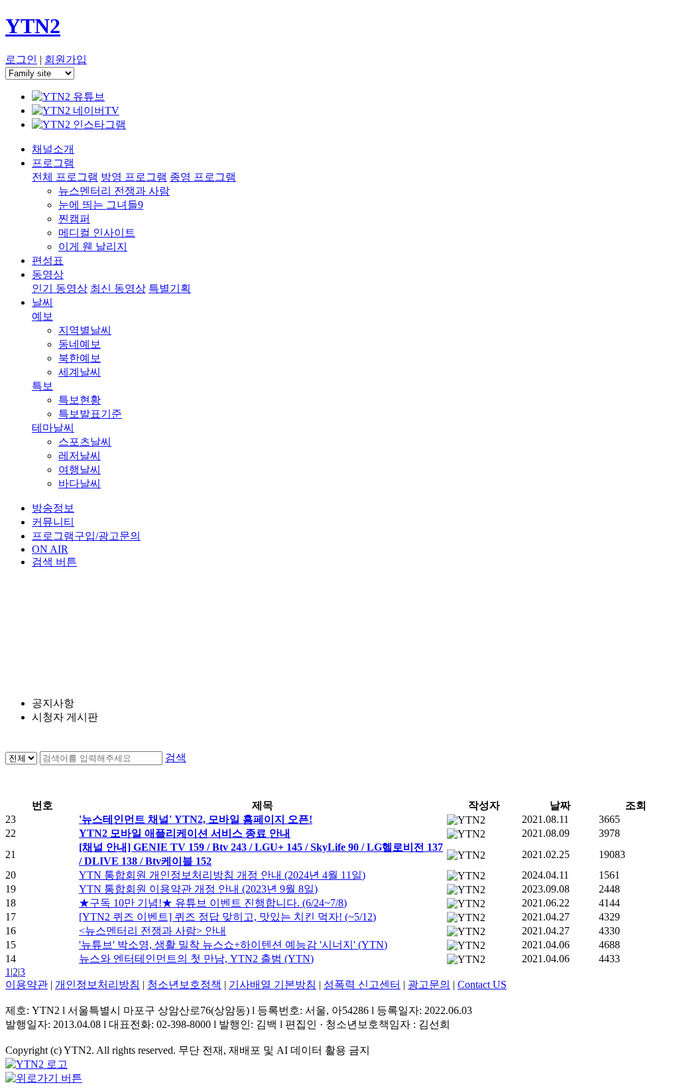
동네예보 (79, 344)
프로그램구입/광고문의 (86, 536)
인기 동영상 (60, 288)
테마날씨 (53, 427)
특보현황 (79, 399)
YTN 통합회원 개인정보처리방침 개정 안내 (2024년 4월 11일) (222, 875)
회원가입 (65, 59)
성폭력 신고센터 (362, 984)
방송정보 (53, 508)
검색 (175, 757)
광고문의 (429, 984)
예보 (42, 316)
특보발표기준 (90, 413)
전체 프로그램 (65, 176)
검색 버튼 (54, 561)
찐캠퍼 (74, 218)
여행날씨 (79, 469)
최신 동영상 (118, 288)
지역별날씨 (84, 330)
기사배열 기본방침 (272, 984)
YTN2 (32, 26)
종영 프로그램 (203, 176)
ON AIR (50, 549)
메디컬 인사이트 (96, 232)
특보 (42, 386)
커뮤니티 (53, 522)
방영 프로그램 (134, 176)
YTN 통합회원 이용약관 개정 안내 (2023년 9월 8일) (198, 889)
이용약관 (26, 984)
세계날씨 (79, 372)
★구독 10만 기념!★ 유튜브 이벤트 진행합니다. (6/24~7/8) (213, 903)
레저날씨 (79, 455)
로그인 (21, 59)
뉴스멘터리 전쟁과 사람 (114, 190)
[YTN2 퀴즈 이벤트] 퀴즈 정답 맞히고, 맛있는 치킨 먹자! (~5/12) (227, 916)
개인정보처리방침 (97, 984)
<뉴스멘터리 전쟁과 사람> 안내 (152, 930)
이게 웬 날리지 (92, 246)
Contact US (482, 984)
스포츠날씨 (84, 441)
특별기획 (170, 288)
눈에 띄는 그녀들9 (100, 204)
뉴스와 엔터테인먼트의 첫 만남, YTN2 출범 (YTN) (196, 958)
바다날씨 (79, 483)
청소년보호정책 (184, 984)
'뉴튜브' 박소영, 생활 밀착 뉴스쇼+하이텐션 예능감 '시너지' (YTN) (233, 944)
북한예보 (79, 358)
